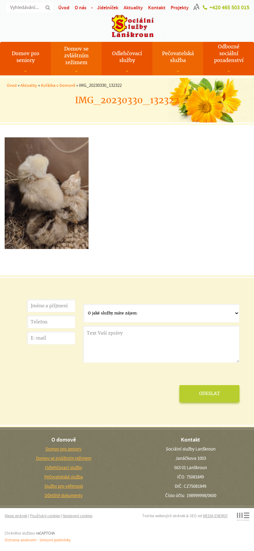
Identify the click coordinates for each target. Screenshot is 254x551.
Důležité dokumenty (64, 495)
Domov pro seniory (25, 57)
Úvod (63, 7)
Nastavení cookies (77, 515)
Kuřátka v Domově (58, 85)
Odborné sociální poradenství (228, 53)
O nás (80, 7)
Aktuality (133, 7)
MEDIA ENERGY (215, 515)
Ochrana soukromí (20, 540)
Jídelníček (107, 7)
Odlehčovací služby (127, 57)
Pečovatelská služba (178, 57)
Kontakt (156, 7)
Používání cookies (45, 515)
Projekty (180, 7)
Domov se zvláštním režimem (76, 56)
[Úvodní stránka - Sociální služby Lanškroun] (127, 26)
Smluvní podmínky (55, 540)
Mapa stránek (16, 515)
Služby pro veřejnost (63, 486)
